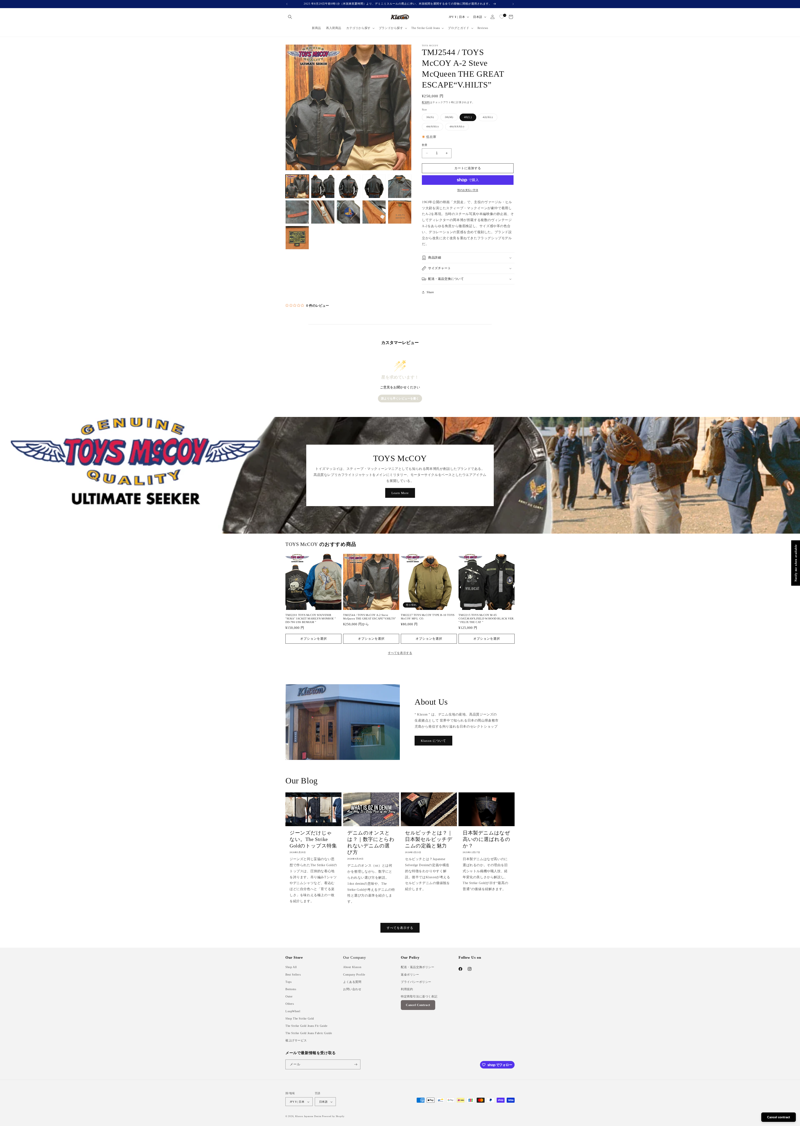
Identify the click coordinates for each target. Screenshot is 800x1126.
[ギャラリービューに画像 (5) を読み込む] (399, 186)
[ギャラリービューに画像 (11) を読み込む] (297, 237)
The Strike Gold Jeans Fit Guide (306, 1025)
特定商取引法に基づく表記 (419, 996)
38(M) (450, 118)
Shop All (291, 967)
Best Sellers (293, 974)
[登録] (355, 1064)
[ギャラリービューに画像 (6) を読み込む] (297, 212)
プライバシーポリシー (416, 981)
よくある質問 (352, 981)
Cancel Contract (418, 1005)
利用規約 (407, 989)
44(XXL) (434, 127)
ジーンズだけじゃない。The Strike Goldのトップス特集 (313, 839)
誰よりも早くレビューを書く (400, 398)
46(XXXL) (458, 127)
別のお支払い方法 (467, 190)
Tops (288, 981)
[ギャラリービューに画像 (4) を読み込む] (374, 186)
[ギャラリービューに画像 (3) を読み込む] (348, 186)
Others (289, 1004)
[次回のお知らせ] (513, 4)
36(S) (431, 118)
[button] (290, 16)
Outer (289, 996)
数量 (425, 144)
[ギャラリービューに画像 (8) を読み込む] (348, 212)
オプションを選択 (313, 638)
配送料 (426, 102)
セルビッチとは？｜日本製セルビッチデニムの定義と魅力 (428, 839)
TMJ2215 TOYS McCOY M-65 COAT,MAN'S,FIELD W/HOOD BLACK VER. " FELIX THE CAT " (486, 618)
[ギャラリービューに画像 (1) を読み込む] (297, 186)
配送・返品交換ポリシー (417, 967)
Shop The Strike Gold (299, 1018)
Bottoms (290, 989)
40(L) (468, 117)
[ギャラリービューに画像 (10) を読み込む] (399, 212)
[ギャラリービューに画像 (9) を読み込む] (374, 212)
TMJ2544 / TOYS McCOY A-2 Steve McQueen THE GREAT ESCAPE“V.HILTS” (369, 616)
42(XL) (489, 118)
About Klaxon (352, 967)
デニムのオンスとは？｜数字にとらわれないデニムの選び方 (370, 842)
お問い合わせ (352, 989)
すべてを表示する (400, 652)
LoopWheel (292, 1011)
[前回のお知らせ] (286, 4)
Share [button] (430, 292)
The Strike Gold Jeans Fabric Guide (308, 1033)
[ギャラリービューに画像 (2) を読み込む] (323, 186)
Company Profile (354, 974)
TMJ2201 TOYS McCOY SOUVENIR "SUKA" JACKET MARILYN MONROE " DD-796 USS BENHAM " (310, 618)
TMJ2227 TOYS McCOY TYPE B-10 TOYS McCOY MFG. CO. (428, 616)
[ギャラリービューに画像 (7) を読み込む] (323, 212)
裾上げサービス (296, 1040)
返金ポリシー (410, 974)
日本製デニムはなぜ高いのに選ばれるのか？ (486, 839)
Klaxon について (433, 740)
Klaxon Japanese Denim (308, 1116)
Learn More (400, 492)
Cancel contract (778, 1117)
